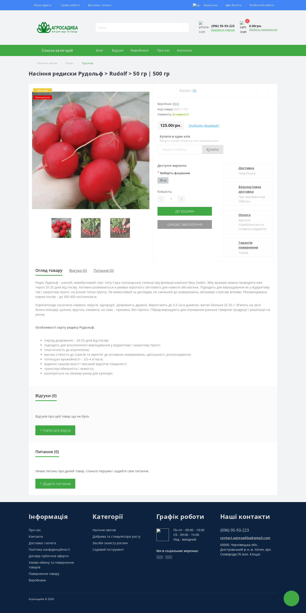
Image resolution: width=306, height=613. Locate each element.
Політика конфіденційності (49, 549)
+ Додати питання (55, 483)
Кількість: (164, 191)
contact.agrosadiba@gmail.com (245, 538)
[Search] (186, 27)
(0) (194, 90)
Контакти (184, 50)
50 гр (163, 180)
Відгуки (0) (78, 270)
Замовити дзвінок (223, 30)
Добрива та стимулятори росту (116, 536)
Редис (69, 63)
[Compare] (272, 90)
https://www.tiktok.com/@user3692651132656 (168, 557)
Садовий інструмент (108, 549)
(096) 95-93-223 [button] (234, 530)
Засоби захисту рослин (110, 543)
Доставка (246, 168)
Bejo (176, 104)
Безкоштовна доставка (250, 189)
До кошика (184, 211)
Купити (213, 149)
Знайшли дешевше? (204, 125)
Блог (99, 50)
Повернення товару (44, 574)
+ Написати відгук (55, 430)
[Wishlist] (262, 90)
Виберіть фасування (173, 172)
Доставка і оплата (99, 5)
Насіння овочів (47, 63)
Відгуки (117, 50)
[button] (70, 5)
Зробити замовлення (263, 29)
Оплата (244, 215)
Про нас (163, 50)
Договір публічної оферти (49, 556)
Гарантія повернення (248, 244)
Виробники (140, 50)
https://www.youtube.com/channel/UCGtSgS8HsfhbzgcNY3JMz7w (159, 557)
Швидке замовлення (184, 224)
